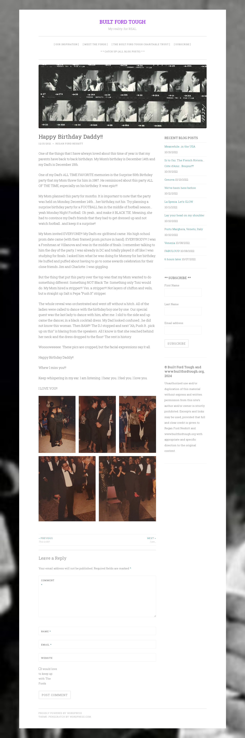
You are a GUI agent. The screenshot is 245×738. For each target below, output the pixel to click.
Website (47, 657)
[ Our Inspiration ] (66, 44)
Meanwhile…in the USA (179, 146)
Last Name (171, 304)
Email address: (174, 323)
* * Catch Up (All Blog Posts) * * (123, 51)
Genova (169, 179)
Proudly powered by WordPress (60, 713)
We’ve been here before (180, 188)
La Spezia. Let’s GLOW (178, 201)
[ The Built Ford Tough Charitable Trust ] (141, 44)
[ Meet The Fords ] (95, 44)
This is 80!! (46, 540)
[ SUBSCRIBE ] (182, 44)
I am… (151, 540)
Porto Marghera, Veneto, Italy (183, 229)
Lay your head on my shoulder (184, 215)
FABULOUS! (172, 251)
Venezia (169, 243)
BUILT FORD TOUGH (123, 22)
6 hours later (172, 259)
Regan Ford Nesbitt (69, 143)
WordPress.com (80, 716)
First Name (171, 285)
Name (46, 631)
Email (46, 644)
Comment (47, 582)
